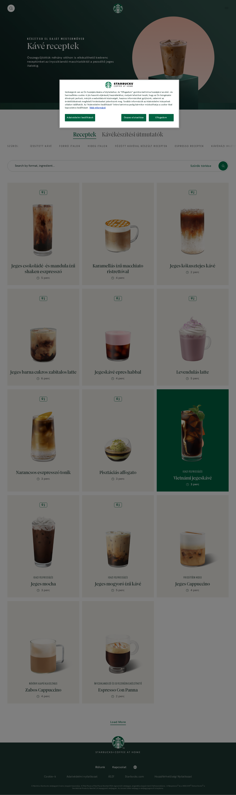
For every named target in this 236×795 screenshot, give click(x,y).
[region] (119, 104)
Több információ (97, 108)
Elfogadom (161, 118)
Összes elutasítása (134, 118)
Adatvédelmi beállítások (80, 118)
